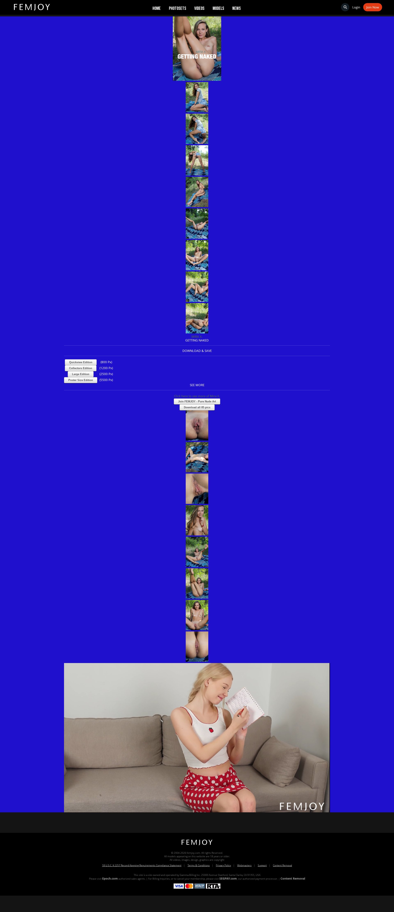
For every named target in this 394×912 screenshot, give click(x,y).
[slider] (183, 808)
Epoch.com (110, 878)
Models (218, 8)
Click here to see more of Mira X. (197, 396)
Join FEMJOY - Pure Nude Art (197, 401)
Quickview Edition (80, 362)
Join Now (372, 7)
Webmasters (244, 865)
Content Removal (282, 865)
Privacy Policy (223, 865)
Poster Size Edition (80, 380)
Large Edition (80, 374)
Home (156, 8)
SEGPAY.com (228, 878)
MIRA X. (197, 336)
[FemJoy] (197, 845)
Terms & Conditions (199, 865)
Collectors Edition (80, 368)
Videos (199, 8)
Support (262, 865)
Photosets (177, 8)
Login (356, 7)
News (236, 8)
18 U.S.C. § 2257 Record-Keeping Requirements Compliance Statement (141, 865)
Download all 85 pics (197, 407)
